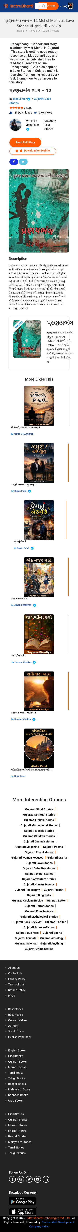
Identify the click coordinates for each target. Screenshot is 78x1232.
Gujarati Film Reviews (39, 911)
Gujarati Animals (25, 938)
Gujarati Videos (17, 1020)
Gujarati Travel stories (39, 852)
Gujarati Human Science (39, 884)
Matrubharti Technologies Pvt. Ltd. (49, 1218)
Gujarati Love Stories (39, 863)
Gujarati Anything (51, 943)
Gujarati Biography (39, 895)
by (12, 434)
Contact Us (15, 973)
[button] (43, 6)
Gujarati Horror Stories (39, 905)
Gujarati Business (27, 932)
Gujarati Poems (53, 846)
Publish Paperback (19, 1037)
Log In (67, 6)
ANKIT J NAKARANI (23, 434)
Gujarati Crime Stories (39, 948)
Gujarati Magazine (27, 846)
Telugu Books (16, 1078)
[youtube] (37, 1179)
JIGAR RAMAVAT (23, 605)
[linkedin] (46, 1179)
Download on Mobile (36, 150)
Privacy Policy (16, 978)
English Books (17, 1050)
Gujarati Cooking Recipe (27, 900)
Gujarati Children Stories (39, 836)
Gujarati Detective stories (39, 868)
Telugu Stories (17, 1153)
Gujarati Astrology (51, 938)
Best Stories (15, 1009)
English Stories (17, 1130)
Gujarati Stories (17, 1119)
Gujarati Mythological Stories (39, 916)
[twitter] (29, 1179)
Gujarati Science (25, 943)
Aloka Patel (19, 776)
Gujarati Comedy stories (39, 841)
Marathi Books (17, 1067)
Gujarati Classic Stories (39, 830)
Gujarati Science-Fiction (39, 927)
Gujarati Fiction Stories (39, 820)
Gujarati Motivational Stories (39, 825)
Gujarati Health (53, 889)
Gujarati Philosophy (27, 889)
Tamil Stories (16, 1147)
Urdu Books (15, 1100)
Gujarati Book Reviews (27, 922)
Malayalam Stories (19, 1142)
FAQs (11, 995)
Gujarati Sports (52, 932)
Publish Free (47, 6)
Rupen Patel (20, 491)
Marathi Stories (17, 1125)
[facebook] (12, 1179)
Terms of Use (16, 984)
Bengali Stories (17, 1136)
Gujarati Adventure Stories (39, 879)
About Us (14, 967)
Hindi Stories (16, 1114)
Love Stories (48, 127)
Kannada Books (18, 1095)
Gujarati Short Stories (39, 809)
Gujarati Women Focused (27, 857)
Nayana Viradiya (23, 662)
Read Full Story (25, 142)
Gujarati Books (17, 1061)
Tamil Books (15, 1072)
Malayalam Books (19, 1089)
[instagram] (20, 1179)
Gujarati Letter (56, 900)
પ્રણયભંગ (60, 322)
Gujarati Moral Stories (39, 873)
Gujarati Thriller (55, 922)
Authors (13, 1025)
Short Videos (16, 1031)
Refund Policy (16, 990)
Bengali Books (17, 1083)
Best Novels (15, 1014)
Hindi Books (15, 1056)
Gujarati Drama (57, 857)
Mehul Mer (20, 98)
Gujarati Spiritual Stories (39, 814)
